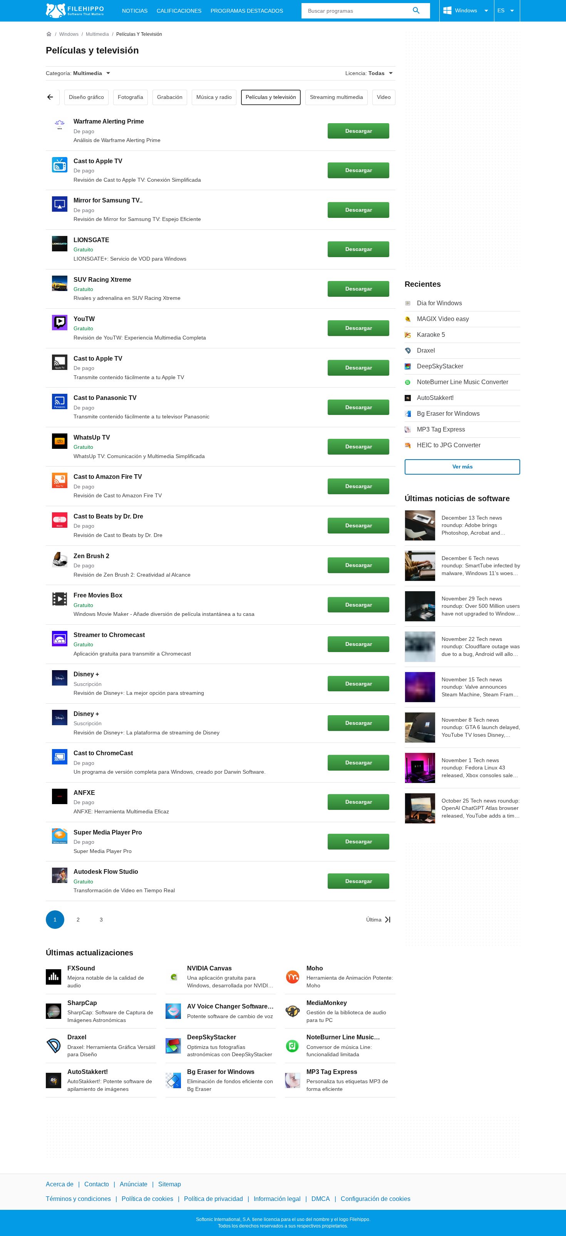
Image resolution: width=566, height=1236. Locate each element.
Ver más (462, 466)
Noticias (134, 11)
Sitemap (169, 1184)
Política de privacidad (213, 1199)
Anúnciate (133, 1184)
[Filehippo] (75, 11)
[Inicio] (49, 34)
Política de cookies (147, 1199)
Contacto (96, 1184)
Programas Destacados (247, 11)
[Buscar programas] (416, 10)
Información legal (277, 1199)
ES (500, 10)
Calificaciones (179, 11)
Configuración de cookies (375, 1199)
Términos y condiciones (78, 1199)
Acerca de (60, 1184)
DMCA (320, 1199)
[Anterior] (53, 97)
